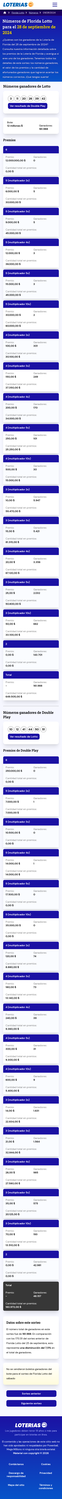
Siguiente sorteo (31, 1403)
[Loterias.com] (18, 8)
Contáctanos (16, 1464)
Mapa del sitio (16, 1485)
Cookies (46, 1464)
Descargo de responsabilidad (16, 1474)
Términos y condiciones (46, 1486)
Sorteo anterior (31, 1393)
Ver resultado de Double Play (27, 106)
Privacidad (46, 1473)
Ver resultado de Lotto (24, 736)
